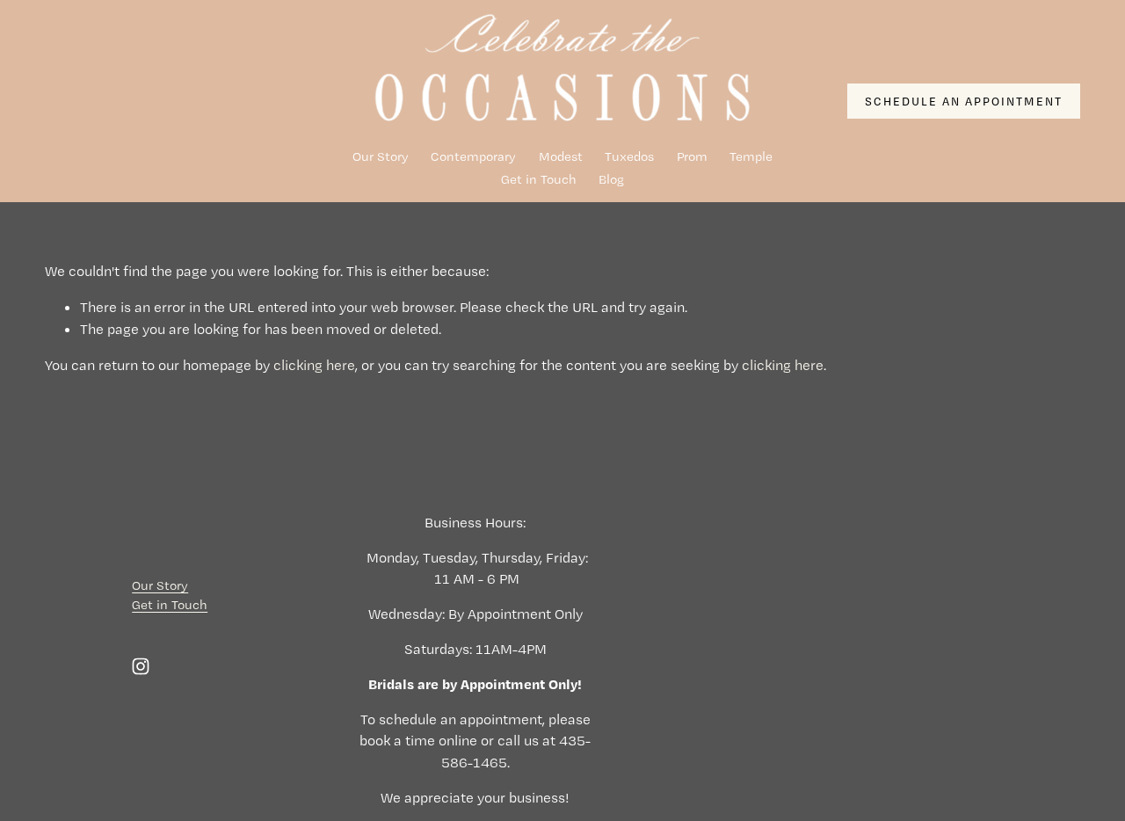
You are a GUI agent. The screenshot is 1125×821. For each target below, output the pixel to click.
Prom (692, 156)
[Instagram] (140, 666)
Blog (611, 179)
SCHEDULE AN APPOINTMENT (963, 101)
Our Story (380, 156)
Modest (561, 156)
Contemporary (473, 156)
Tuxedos (629, 156)
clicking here (314, 365)
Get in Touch (539, 179)
